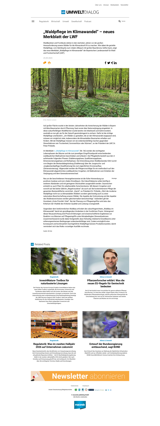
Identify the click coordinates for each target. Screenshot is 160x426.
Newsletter (124, 5)
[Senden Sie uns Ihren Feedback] (44, 63)
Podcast (87, 21)
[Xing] (112, 64)
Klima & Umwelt (106, 277)
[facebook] (105, 64)
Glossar (106, 5)
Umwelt (65, 21)
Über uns (98, 5)
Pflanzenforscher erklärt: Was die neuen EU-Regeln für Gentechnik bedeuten (105, 283)
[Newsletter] (80, 376)
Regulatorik (44, 21)
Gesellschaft (76, 21)
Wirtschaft (55, 21)
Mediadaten (114, 5)
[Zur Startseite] (80, 12)
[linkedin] (115, 64)
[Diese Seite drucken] (49, 63)
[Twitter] (109, 64)
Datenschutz (74, 386)
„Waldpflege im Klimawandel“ (67, 151)
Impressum (85, 386)
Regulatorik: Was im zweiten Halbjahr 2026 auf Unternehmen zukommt (54, 345)
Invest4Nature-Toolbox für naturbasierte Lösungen (54, 282)
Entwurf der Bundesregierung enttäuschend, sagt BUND (105, 345)
